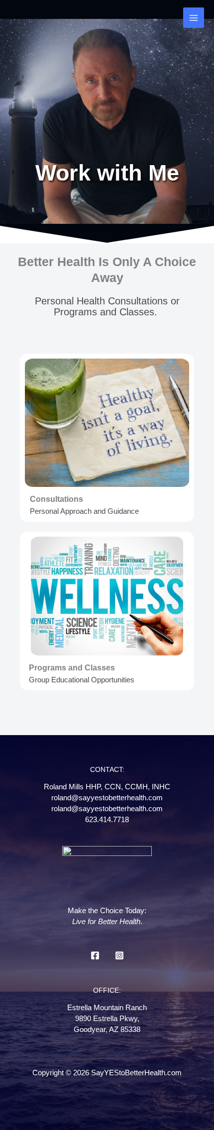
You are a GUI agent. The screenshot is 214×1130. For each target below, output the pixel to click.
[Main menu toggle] (193, 17)
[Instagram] (119, 955)
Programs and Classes (72, 667)
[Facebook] (95, 955)
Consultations (56, 498)
